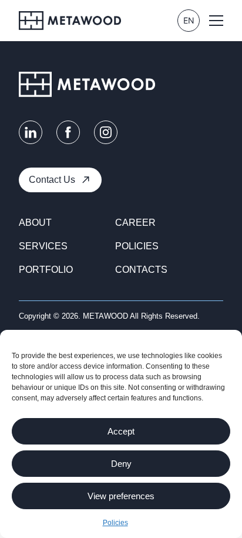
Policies (115, 523)
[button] (216, 20)
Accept (121, 431)
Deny (121, 464)
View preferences (121, 496)
